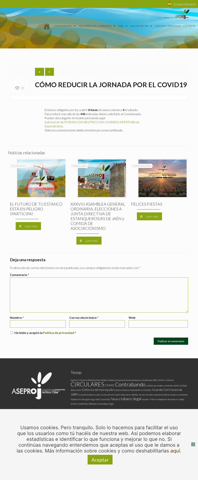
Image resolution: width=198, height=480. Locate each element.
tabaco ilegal (131, 398)
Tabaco (115, 399)
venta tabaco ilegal (106, 403)
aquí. (175, 451)
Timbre (152, 399)
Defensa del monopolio (98, 389)
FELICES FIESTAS (146, 204)
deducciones (76, 390)
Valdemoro (92, 403)
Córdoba (183, 385)
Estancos (126, 390)
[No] (193, 444)
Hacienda (175, 389)
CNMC (109, 385)
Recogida (86, 399)
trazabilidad (83, 403)
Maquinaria (125, 394)
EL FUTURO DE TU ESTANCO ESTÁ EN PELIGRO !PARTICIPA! (36, 209)
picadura (174, 394)
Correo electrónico (84, 317)
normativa (150, 394)
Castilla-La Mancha (165, 380)
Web (132, 317)
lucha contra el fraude (110, 394)
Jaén (74, 394)
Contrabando (130, 384)
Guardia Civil (160, 389)
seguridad (94, 399)
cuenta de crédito (171, 385)
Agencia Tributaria (79, 380)
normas (142, 394)
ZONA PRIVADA (184, 4)
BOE (155, 380)
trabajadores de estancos (167, 399)
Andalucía (112, 380)
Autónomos (147, 380)
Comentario (19, 275)
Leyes (98, 394)
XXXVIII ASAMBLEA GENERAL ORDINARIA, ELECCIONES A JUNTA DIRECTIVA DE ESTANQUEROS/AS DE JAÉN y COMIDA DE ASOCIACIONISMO (98, 216)
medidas (134, 394)
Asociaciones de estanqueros (129, 380)
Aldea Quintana (94, 380)
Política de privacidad (59, 332)
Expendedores (136, 390)
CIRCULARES (87, 384)
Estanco (117, 390)
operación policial (162, 394)
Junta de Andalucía (87, 394)
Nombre (17, 317)
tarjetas (145, 399)
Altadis (104, 380)
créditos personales (154, 385)
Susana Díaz (105, 399)
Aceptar (100, 460)
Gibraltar (147, 390)
